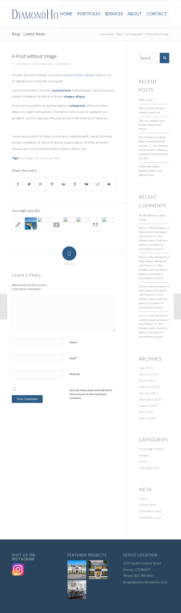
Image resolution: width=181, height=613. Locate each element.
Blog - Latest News (28, 34)
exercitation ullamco (81, 75)
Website (75, 374)
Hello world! (146, 100)
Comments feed (150, 511)
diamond (65, 63)
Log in (143, 499)
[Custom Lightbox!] (31, 223)
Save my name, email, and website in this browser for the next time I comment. (91, 394)
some (43, 158)
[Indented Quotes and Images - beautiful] (69, 223)
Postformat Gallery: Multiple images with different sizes (150, 170)
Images (144, 455)
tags (50, 158)
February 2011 (149, 387)
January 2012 (149, 374)
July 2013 (146, 368)
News (143, 461)
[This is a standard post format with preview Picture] (108, 223)
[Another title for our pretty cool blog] (56, 224)
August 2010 (148, 405)
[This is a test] (43, 223)
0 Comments (22, 63)
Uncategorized (134, 34)
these (56, 158)
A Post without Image (34, 56)
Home (119, 34)
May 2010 (146, 412)
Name (74, 342)
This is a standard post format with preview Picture (152, 125)
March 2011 (147, 380)
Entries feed (147, 505)
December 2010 (150, 399)
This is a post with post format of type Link (152, 110)
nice (36, 158)
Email (74, 358)
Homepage (26, 158)
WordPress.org (150, 517)
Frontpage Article (151, 449)
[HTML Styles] (18, 224)
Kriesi (142, 228)
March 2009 (147, 418)
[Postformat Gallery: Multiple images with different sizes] (82, 223)
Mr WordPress (147, 215)
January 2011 (149, 393)
